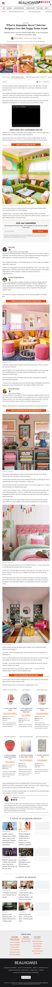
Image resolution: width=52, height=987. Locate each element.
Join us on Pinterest (14, 949)
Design (39, 38)
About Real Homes (26, 941)
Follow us (40, 81)
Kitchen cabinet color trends (34, 11)
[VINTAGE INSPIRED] (9, 745)
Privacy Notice (43, 234)
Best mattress (37, 938)
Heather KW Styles (27, 271)
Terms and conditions (14, 970)
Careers (41, 970)
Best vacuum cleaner (37, 941)
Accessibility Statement (10, 967)
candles (28, 771)
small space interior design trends (26, 132)
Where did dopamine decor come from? (36, 77)
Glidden (34, 385)
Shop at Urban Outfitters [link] (10, 713)
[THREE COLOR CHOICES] (9, 698)
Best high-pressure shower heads (16, 11)
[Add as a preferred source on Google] (26, 977)
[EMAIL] (16, 800)
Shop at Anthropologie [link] (42, 713)
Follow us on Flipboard (14, 954)
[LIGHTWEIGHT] (26, 698)
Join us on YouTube (14, 942)
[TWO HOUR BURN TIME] (26, 745)
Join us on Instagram (15, 944)
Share (6, 81)
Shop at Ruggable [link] (42, 760)
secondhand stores (23, 485)
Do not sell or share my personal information (26, 972)
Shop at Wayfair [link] (26, 715)
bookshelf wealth (44, 791)
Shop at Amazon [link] (10, 762)
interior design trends (11, 100)
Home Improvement (19, 8)
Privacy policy (25, 970)
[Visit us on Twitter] (39, 2)
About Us (35, 967)
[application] (26, 116)
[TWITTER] (12, 800)
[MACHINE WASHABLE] (42, 745)
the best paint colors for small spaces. (22, 567)
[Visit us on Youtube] (43, 2)
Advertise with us (26, 938)
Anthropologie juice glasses (41, 724)
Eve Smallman (19, 38)
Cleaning (9, 8)
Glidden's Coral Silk (24, 581)
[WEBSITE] (9, 249)
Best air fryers (37, 948)
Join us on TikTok (14, 947)
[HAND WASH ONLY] (42, 698)
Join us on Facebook (15, 952)
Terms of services (20, 234)
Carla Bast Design (20, 217)
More (46, 8)
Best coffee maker (37, 943)
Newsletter (47, 81)
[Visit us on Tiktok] (49, 2)
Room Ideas (40, 8)
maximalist (44, 377)
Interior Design (30, 8)
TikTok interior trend (31, 365)
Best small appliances (37, 950)
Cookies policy (34, 970)
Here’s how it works (41, 41)
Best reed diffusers (37, 946)
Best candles (37, 953)
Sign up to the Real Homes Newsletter (14, 939)
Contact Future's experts (25, 967)
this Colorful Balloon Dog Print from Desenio (26, 499)
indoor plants (29, 652)
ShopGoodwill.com (7, 273)
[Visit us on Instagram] (45, 2)
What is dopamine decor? (17, 77)
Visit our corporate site (43, 982)
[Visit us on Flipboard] (47, 2)
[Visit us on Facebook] (37, 2)
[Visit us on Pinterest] (41, 2)
